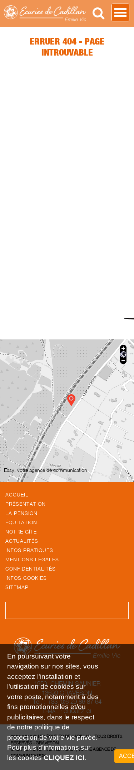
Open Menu (120, 12)
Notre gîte (21, 532)
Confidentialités (30, 569)
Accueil (17, 494)
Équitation (21, 522)
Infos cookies (26, 578)
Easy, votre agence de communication (45, 470)
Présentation (25, 504)
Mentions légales (32, 559)
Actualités (21, 541)
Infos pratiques (29, 550)
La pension (21, 513)
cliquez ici (64, 757)
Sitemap (17, 587)
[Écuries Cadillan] (57, 13)
